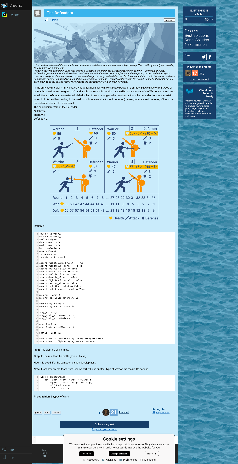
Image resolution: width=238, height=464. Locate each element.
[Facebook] (210, 57)
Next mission (196, 44)
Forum (44, 453)
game (38, 412)
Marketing (149, 459)
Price (44, 456)
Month (207, 66)
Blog (44, 450)
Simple (54, 20)
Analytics (111, 459)
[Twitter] (204, 57)
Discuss (191, 31)
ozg (201, 73)
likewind (124, 412)
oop (47, 412)
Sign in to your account (104, 429)
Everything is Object (199, 12)
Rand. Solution (197, 40)
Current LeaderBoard (199, 79)
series (56, 412)
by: (99, 412)
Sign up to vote (161, 412)
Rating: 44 (158, 409)
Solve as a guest (104, 424)
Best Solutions (197, 35)
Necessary (93, 459)
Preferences (130, 459)
